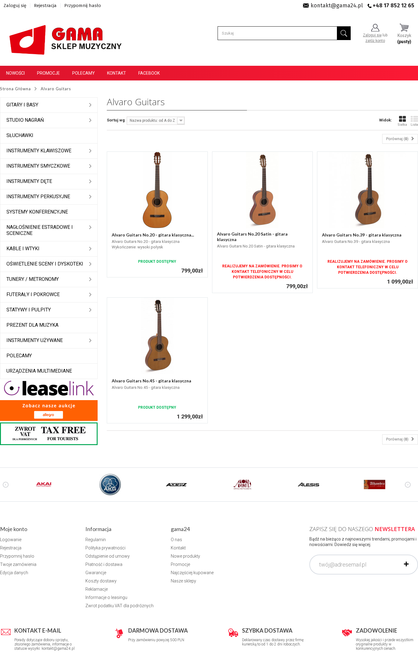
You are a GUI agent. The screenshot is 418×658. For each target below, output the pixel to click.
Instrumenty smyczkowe (38, 166)
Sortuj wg (116, 120)
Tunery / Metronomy (32, 279)
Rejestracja (45, 5)
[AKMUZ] (176, 484)
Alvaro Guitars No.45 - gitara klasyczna (151, 380)
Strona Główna (15, 88)
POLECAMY (19, 356)
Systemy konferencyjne (37, 212)
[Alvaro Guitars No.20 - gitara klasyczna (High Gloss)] (157, 190)
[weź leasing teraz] (49, 387)
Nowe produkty (185, 556)
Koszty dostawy (101, 580)
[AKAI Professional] (44, 484)
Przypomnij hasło (82, 5)
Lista (414, 125)
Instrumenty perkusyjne (38, 196)
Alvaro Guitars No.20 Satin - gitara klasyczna (252, 236)
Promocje (48, 73)
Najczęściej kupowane (192, 572)
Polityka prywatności (105, 547)
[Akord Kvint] (242, 484)
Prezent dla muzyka (32, 325)
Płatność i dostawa (103, 564)
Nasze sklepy (183, 580)
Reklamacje (96, 589)
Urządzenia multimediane (39, 371)
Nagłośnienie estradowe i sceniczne (39, 230)
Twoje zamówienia (18, 564)
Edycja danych (14, 572)
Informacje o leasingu (106, 597)
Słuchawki (19, 135)
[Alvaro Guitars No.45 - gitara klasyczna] (157, 336)
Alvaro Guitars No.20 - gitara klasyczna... (153, 234)
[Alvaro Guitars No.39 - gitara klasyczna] (367, 190)
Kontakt (116, 73)
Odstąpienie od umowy (107, 556)
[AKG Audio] (110, 484)
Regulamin (95, 539)
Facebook (149, 73)
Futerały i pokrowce (33, 294)
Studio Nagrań (25, 120)
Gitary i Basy (22, 105)
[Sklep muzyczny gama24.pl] (66, 37)
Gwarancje (95, 572)
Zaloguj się (15, 5)
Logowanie (10, 539)
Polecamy (83, 73)
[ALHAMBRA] (374, 484)
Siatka (402, 125)
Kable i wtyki (22, 248)
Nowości (15, 73)
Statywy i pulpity (28, 310)
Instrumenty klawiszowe (38, 151)
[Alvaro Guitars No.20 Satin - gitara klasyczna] (262, 190)
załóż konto (375, 41)
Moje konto (13, 529)
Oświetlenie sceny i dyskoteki (44, 264)
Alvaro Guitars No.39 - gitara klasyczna (361, 234)
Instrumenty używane (34, 340)
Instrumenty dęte (29, 181)
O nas (176, 539)
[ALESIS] (308, 484)
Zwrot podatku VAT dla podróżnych (119, 605)
